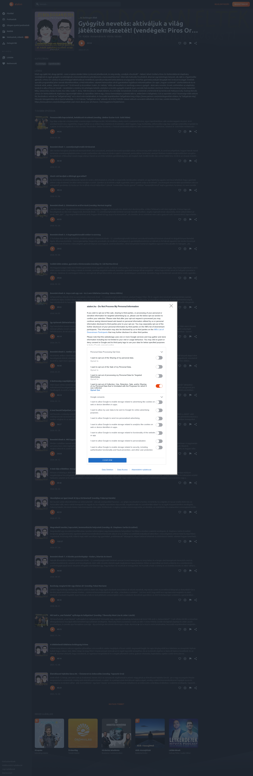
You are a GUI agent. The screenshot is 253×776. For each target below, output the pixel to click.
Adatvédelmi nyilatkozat (141, 470)
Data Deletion (107, 470)
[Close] (172, 306)
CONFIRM (107, 460)
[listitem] (126, 352)
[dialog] (126, 388)
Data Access (122, 470)
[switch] (159, 358)
